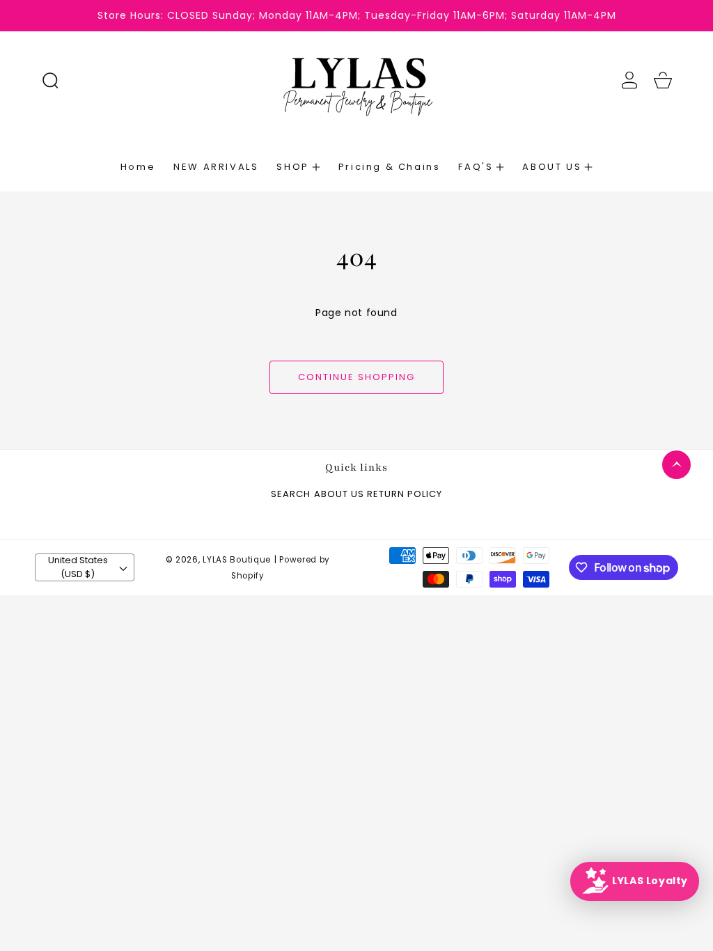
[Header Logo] (357, 80)
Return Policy (404, 495)
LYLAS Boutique (237, 559)
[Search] (50, 80)
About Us (339, 495)
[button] (50, 80)
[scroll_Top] (676, 464)
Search (291, 495)
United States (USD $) (78, 567)
